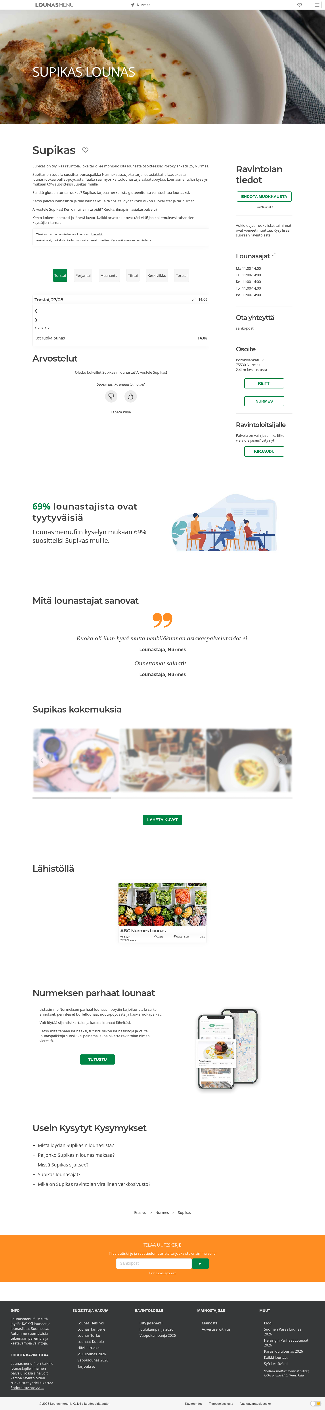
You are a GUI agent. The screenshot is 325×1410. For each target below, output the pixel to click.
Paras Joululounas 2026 (283, 1351)
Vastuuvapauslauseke (255, 1403)
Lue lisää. (97, 234)
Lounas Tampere (91, 1329)
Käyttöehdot (193, 1403)
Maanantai (109, 275)
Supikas (184, 1212)
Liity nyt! (268, 440)
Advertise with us (216, 1329)
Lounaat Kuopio (90, 1341)
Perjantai (83, 275)
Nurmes (264, 401)
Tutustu (97, 1059)
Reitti (264, 383)
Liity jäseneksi (151, 1323)
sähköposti (245, 328)
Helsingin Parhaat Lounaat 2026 (286, 1343)
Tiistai (133, 275)
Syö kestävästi (276, 1363)
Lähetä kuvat (162, 820)
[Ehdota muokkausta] (194, 299)
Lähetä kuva (121, 412)
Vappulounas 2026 (92, 1360)
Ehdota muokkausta (264, 196)
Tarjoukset (86, 1366)
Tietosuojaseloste (166, 1273)
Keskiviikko (157, 275)
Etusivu (140, 1212)
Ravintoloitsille (264, 206)
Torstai (60, 275)
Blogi (268, 1323)
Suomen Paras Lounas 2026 (282, 1332)
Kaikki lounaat (276, 1357)
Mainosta (210, 1323)
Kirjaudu (264, 451)
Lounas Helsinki (90, 1323)
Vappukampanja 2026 (158, 1335)
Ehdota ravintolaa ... (27, 1387)
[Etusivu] (54, 5)
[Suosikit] (299, 5)
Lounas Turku (88, 1335)
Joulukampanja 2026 (156, 1329)
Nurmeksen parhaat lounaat (83, 1009)
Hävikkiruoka (88, 1347)
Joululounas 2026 (91, 1354)
